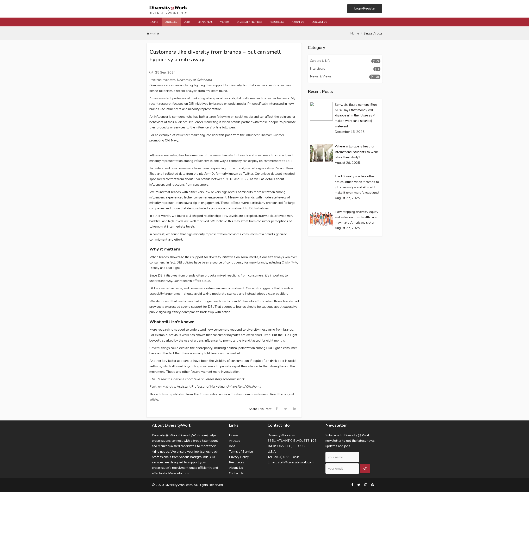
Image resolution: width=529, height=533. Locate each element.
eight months (275, 340)
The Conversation (206, 394)
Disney (154, 268)
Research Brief (167, 379)
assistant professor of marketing (181, 98)
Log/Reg (364, 8)
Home (354, 33)
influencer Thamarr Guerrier (265, 135)
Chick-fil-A (289, 262)
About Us (236, 467)
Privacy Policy (239, 457)
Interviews (317, 68)
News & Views (321, 76)
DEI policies (184, 262)
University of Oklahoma (194, 80)
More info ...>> (178, 473)
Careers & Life (320, 60)
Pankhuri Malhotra (162, 80)
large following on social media (231, 116)
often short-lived (258, 335)
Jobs (232, 446)
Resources (236, 462)
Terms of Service (241, 451)
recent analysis (186, 91)
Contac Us (236, 473)
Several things (159, 348)
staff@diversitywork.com (295, 462)
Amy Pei (273, 168)
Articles (234, 440)
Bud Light (173, 268)
